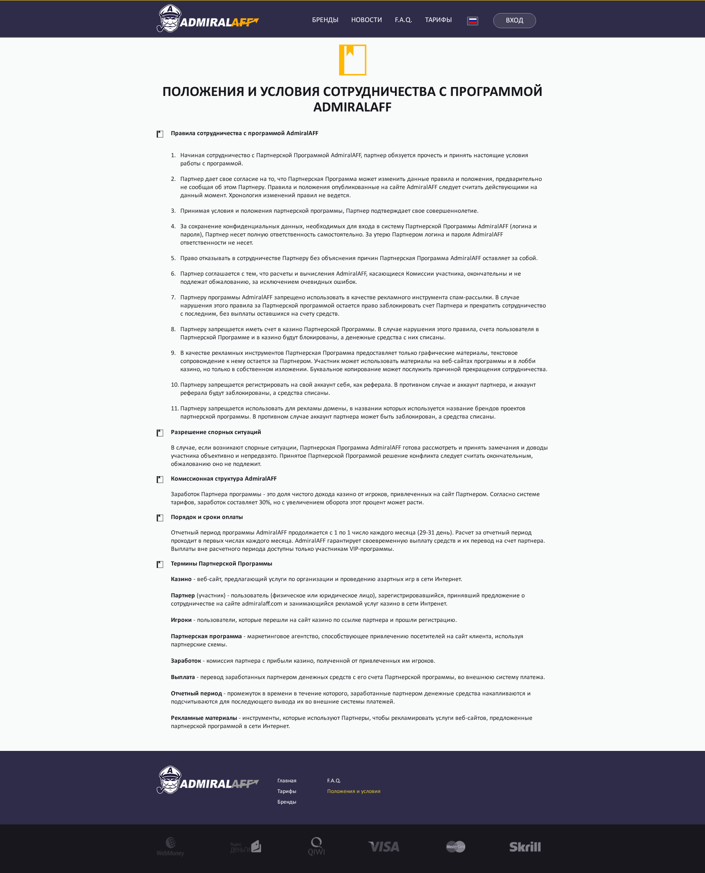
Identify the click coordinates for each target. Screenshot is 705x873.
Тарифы (286, 791)
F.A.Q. (403, 20)
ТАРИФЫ (438, 20)
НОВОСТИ (366, 20)
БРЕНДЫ (325, 20)
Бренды (286, 802)
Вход (514, 20)
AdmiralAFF (208, 17)
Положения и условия (354, 791)
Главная (287, 781)
